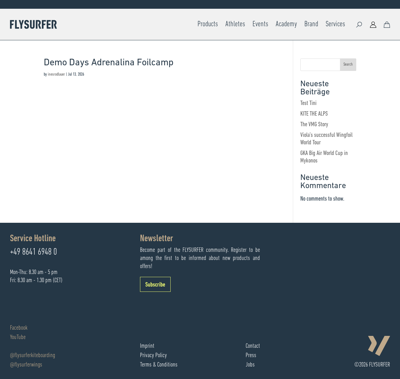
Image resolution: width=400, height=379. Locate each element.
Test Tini (308, 103)
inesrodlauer (56, 74)
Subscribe (155, 285)
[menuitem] (208, 24)
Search (348, 64)
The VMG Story (314, 125)
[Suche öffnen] (359, 24)
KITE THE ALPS (314, 114)
